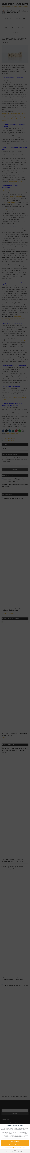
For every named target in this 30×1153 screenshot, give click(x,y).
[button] (15, 1144)
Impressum (15, 1150)
